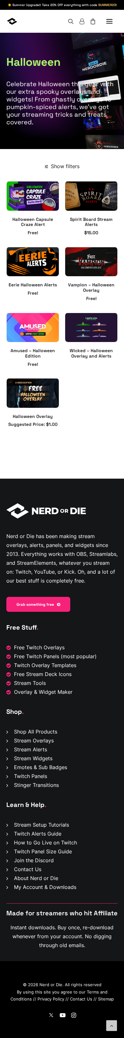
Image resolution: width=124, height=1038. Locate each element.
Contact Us (27, 869)
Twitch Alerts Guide (37, 833)
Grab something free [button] (35, 604)
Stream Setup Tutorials (41, 825)
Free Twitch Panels (36, 656)
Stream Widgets (33, 758)
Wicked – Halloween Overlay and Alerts (91, 353)
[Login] (79, 21)
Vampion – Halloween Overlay (91, 287)
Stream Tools (30, 683)
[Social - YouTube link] (62, 1016)
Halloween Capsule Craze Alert (32, 222)
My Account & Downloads (45, 887)
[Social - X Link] (51, 1016)
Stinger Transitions (36, 785)
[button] (109, 21)
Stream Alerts (30, 749)
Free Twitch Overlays (39, 647)
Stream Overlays (34, 740)
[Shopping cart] (90, 21)
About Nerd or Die (36, 878)
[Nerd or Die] (30, 21)
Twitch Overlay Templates (45, 665)
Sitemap (106, 998)
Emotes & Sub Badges (40, 767)
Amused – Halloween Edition (32, 353)
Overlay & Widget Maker (43, 692)
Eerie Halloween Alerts (33, 285)
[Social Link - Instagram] (73, 1016)
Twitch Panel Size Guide (43, 851)
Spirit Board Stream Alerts (91, 222)
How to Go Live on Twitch (45, 842)
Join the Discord (34, 860)
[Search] (68, 21)
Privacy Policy (51, 998)
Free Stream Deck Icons (43, 674)
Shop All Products (35, 731)
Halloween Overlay (33, 416)
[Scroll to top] (111, 1025)
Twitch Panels (30, 776)
